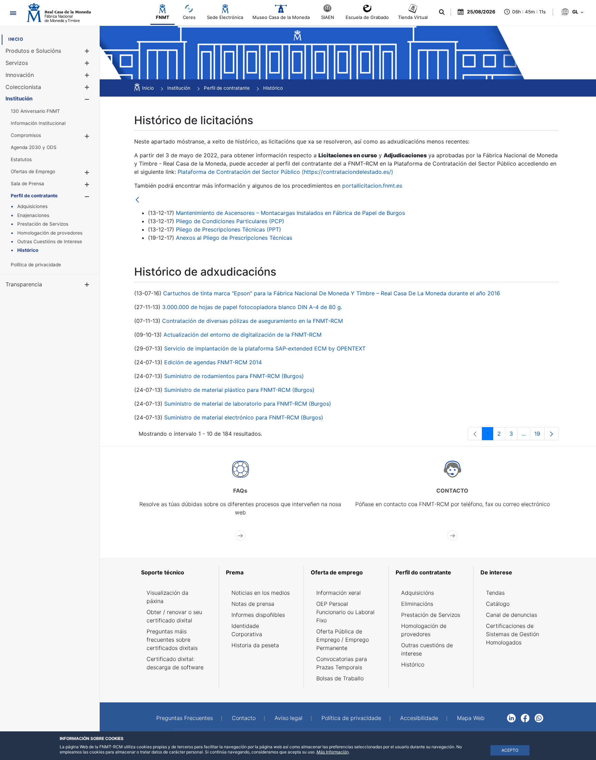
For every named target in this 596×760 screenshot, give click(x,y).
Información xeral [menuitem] (338, 592)
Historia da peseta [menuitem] (255, 645)
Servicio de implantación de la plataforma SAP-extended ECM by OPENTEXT (265, 348)
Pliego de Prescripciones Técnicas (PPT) (228, 229)
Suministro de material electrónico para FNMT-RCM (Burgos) (243, 417)
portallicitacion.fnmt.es (372, 185)
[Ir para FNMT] (58, 13)
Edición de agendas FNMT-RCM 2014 (213, 362)
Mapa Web (471, 717)
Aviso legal (288, 717)
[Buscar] (441, 12)
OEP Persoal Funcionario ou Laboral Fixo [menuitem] (345, 612)
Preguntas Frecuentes (184, 717)
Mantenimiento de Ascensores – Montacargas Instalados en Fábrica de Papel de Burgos (290, 212)
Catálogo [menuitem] (497, 603)
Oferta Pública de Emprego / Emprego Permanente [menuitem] (342, 639)
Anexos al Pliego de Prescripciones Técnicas (234, 237)
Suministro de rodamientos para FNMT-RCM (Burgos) (234, 376)
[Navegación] (13, 13)
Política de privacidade (351, 717)
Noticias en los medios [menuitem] (260, 592)
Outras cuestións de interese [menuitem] (427, 649)
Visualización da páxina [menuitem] (167, 596)
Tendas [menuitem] (495, 592)
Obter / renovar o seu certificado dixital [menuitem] (174, 616)
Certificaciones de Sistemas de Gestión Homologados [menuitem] (512, 634)
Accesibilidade (419, 717)
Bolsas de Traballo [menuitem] (340, 678)
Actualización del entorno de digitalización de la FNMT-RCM (242, 334)
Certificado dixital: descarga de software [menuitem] (175, 663)
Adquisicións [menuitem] (417, 592)
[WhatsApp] (539, 717)
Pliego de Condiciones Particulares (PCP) (230, 221)
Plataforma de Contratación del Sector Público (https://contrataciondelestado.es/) (285, 171)
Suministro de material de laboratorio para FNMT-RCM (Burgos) (247, 403)
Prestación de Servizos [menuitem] (430, 614)
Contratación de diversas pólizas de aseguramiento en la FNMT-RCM (252, 320)
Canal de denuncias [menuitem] (511, 614)
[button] (86, 51)
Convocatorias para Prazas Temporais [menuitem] (341, 663)
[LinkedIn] (511, 717)
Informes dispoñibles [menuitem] (258, 614)
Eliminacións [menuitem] (417, 603)
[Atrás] (137, 200)
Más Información (333, 751)
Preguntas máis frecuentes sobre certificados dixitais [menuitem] (172, 639)
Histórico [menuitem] (412, 664)
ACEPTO (509, 750)
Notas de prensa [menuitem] (252, 603)
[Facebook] (525, 717)
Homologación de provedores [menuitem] (423, 630)
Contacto (244, 717)
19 (539, 435)
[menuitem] (15, 39)
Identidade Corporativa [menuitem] (246, 630)
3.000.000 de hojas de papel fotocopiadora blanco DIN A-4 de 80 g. (252, 307)
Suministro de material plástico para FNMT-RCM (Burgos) (239, 389)
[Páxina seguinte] (551, 433)
